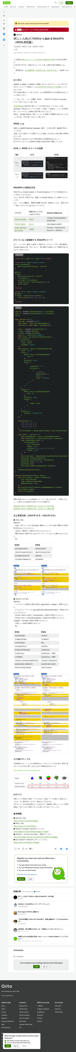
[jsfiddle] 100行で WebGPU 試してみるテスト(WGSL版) (34, 509)
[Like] (4, 12)
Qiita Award (22, 1021)
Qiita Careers (67, 7)
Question (21, 7)
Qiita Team (58, 1006)
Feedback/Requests (7, 1021)
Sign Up (45, 966)
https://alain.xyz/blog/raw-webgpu (26, 842)
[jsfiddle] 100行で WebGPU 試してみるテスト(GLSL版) (34, 506)
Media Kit (4, 1018)
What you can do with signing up (27, 874)
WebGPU (35, 46)
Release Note (23, 1006)
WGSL (41, 46)
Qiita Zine (58, 1009)
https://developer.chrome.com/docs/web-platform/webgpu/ (36, 837)
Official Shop (59, 1012)
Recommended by (28, 891)
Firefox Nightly (20, 224)
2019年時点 (18, 106)
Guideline (4, 1015)
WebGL (24, 46)
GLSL (29, 46)
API (20, 1027)
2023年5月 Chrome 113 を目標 (49, 87)
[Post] (4, 28)
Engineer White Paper (25, 1024)
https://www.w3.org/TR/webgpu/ (26, 821)
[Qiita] (6, 2)
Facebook (40, 1015)
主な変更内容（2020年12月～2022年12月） (41, 70)
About (3, 1006)
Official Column (43, 7)
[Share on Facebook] (4, 34)
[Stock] (4, 20)
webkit (31, 229)
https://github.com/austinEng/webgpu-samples (31, 831)
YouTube (39, 1018)
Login (61, 3)
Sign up (16, 1046)
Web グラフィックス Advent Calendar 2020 (38, 60)
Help (2, 1024)
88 (4, 15)
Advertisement (5, 1027)
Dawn (31, 219)
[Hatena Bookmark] (4, 40)
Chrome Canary (20, 219)
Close (24, 1046)
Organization (55, 7)
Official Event (31, 7)
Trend (6, 7)
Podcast (39, 1021)
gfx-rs (31, 224)
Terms (3, 1009)
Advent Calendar (24, 1015)
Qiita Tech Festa (24, 1018)
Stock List (13, 7)
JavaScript (17, 46)
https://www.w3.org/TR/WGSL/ (25, 826)
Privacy (3, 1012)
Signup (69, 3)
